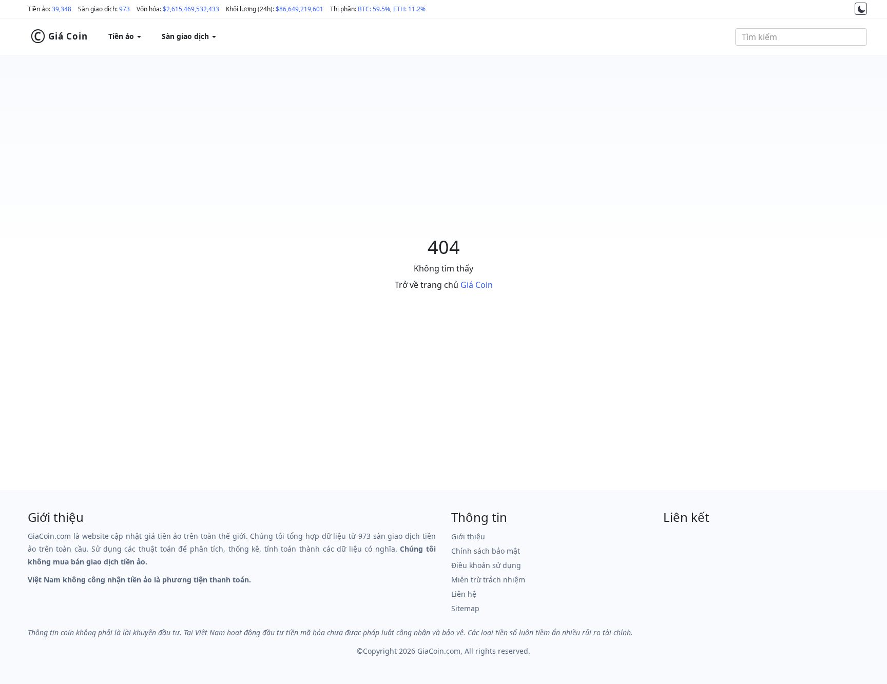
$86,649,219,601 (299, 9)
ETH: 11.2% (409, 9)
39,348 (61, 9)
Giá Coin (59, 36)
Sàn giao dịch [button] (186, 36)
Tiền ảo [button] (122, 36)
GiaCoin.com (438, 651)
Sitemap (465, 608)
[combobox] (801, 37)
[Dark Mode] (861, 9)
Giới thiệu (468, 536)
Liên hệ (463, 594)
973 (124, 9)
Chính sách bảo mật (485, 551)
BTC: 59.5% (374, 9)
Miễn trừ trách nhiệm (488, 579)
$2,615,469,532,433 (191, 9)
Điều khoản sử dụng (486, 565)
